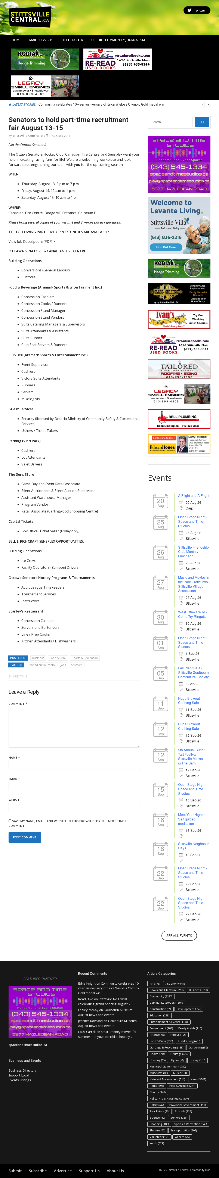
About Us (115, 1170)
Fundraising (189, 1041)
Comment (18, 704)
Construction (160, 1009)
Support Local (19, 1075)
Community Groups (166, 1002)
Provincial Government (187, 1105)
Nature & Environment (167, 1079)
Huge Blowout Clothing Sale (189, 700)
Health (157, 1054)
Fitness (178, 1035)
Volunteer (159, 1137)
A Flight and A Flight (193, 495)
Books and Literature (166, 990)
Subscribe (38, 1170)
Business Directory (23, 1070)
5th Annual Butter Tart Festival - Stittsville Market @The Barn (191, 756)
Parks (157, 1086)
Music (180, 1073)
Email (14, 779)
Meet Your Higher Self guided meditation (191, 819)
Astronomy (175, 983)
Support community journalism (117, 40)
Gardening (198, 1047)
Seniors (178, 1117)
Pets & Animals (182, 1086)
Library (197, 1060)
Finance (157, 1035)
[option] (124, 104)
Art (155, 983)
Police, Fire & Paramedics (169, 1098)
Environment (161, 1028)
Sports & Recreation (85, 658)
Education (159, 1015)
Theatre (157, 1130)
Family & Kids (190, 1028)
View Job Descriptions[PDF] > (32, 241)
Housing (158, 1060)
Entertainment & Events (169, 1022)
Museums (159, 1073)
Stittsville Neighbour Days (193, 846)
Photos (158, 1092)
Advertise (63, 1170)
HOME (16, 40)
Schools (183, 1111)
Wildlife (182, 1137)
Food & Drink (58, 658)
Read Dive (85, 999)
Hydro (177, 1060)
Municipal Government (168, 1066)
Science (157, 1117)
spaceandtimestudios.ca (28, 1045)
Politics (157, 1105)
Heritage (179, 1054)
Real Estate (159, 1111)
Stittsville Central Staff (30, 135)
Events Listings (20, 1080)
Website (15, 800)
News (198, 1079)
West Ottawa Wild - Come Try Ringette (192, 614)
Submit (15, 1170)
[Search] (202, 122)
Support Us (89, 1170)
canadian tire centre (43, 665)
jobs (63, 665)
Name (14, 757)
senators (77, 665)
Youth (157, 1143)
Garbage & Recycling (166, 1047)
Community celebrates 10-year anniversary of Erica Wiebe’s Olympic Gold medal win (101, 104)
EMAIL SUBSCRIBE (41, 40)
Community (161, 996)
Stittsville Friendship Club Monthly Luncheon (193, 552)
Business (38, 658)
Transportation (184, 1130)
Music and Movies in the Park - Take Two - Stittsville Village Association (194, 584)
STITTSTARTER (72, 40)
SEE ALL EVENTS (179, 935)
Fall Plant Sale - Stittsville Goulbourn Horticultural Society (193, 672)
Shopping (159, 1124)
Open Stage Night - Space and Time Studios (192, 521)
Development (189, 1009)
